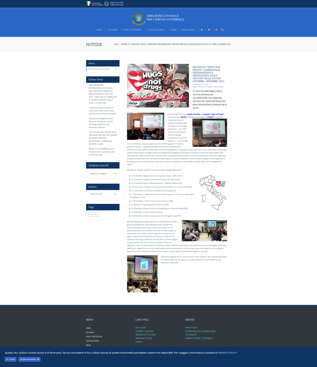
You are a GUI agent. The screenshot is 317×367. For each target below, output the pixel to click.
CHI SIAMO (113, 29)
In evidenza (94, 214)
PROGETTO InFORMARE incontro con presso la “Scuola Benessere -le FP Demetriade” (102, 151)
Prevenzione (201, 86)
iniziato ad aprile (193, 114)
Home (116, 44)
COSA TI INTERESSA (132, 29)
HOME (99, 29)
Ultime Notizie (219, 86)
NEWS (173, 29)
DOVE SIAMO (188, 29)
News (195, 86)
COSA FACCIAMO (156, 29)
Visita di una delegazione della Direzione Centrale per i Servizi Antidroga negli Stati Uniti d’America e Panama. (101, 123)
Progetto (210, 86)
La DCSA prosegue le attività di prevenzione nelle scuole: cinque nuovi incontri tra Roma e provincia (102, 110)
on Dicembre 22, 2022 (200, 84)
